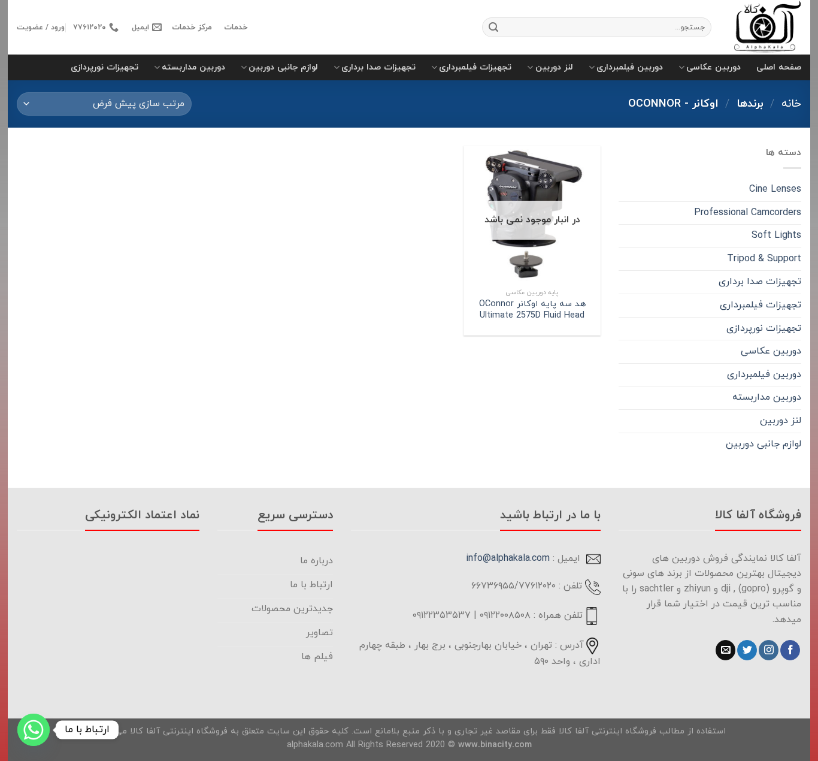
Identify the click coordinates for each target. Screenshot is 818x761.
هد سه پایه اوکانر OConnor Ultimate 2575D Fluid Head (532, 310)
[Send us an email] (725, 650)
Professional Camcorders (747, 212)
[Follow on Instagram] (768, 650)
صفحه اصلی (778, 67)
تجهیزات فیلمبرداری (475, 67)
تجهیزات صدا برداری (378, 67)
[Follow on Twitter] (747, 650)
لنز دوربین (553, 67)
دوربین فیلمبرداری (629, 67)
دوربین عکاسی (713, 67)
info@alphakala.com (508, 558)
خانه (791, 103)
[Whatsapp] (33, 730)
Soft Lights (776, 235)
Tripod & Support (764, 258)
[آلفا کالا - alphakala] (765, 27)
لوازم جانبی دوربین (283, 67)
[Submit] (493, 27)
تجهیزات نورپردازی (104, 67)
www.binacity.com (495, 745)
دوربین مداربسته (193, 67)
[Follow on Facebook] (790, 650)
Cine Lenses (775, 189)
